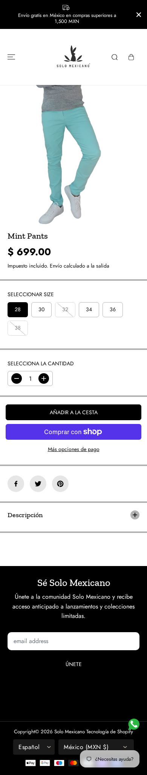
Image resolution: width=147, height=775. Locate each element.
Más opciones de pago (74, 449)
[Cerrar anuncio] (138, 14)
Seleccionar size (31, 294)
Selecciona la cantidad (41, 363)
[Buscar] (114, 57)
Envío (56, 265)
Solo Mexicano (69, 731)
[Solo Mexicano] (73, 57)
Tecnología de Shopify (109, 731)
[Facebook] (16, 483)
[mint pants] (66, 154)
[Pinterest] (60, 483)
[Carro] (131, 57)
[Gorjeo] (38, 483)
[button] (10, 57)
